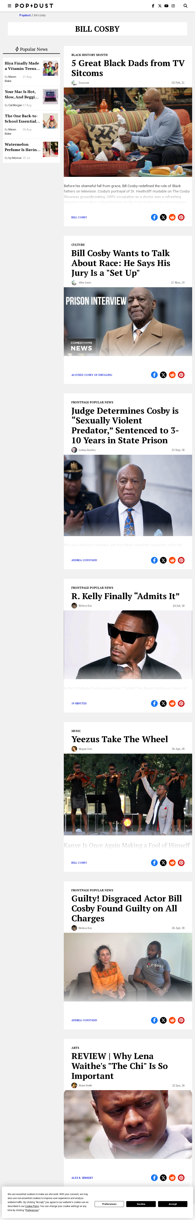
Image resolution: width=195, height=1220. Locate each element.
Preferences (109, 1204)
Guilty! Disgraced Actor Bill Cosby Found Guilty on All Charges (126, 908)
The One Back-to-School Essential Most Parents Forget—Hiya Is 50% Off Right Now (22, 119)
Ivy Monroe (15, 157)
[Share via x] (163, 217)
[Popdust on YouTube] (166, 5)
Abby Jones (85, 282)
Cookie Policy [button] (32, 1206)
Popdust (25, 15)
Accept (173, 1204)
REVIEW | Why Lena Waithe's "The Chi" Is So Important (119, 1065)
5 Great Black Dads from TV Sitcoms (128, 67)
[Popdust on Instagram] (173, 5)
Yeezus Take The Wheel (119, 739)
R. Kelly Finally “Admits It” (125, 596)
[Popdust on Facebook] (153, 5)
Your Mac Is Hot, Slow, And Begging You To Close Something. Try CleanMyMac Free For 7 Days (22, 94)
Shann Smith (85, 1085)
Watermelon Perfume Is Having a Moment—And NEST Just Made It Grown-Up (22, 147)
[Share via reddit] (172, 217)
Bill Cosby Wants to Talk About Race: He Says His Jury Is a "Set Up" (120, 262)
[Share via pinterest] (181, 217)
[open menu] (9, 5)
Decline (141, 1204)
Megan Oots (85, 749)
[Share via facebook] (154, 217)
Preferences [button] (32, 1210)
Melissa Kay (85, 605)
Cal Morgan (15, 105)
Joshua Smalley (87, 450)
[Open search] (185, 5)
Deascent (84, 82)
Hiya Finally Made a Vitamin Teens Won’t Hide (22, 66)
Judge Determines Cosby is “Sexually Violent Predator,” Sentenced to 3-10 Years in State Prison (125, 425)
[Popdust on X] (160, 5)
